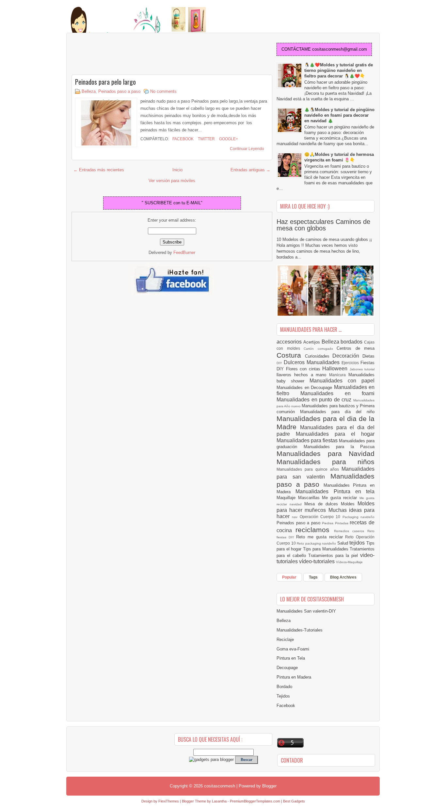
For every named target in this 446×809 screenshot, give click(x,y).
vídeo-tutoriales (317, 561)
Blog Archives (343, 577)
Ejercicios (351, 363)
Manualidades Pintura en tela (334, 491)
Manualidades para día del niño (337, 411)
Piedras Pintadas (336, 523)
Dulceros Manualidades (313, 362)
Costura (291, 355)
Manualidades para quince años (309, 469)
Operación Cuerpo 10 (321, 516)
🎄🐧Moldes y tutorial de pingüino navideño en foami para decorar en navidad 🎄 (339, 115)
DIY (280, 363)
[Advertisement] (124, 54)
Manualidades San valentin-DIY (306, 611)
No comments (163, 91)
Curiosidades (319, 356)
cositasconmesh (219, 786)
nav (295, 517)
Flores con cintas (304, 368)
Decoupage (287, 667)
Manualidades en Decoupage (305, 387)
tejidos (357, 543)
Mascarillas (310, 497)
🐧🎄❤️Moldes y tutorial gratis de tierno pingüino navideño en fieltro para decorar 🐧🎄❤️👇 (338, 70)
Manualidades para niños (325, 461)
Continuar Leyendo (247, 148)
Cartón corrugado (320, 348)
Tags (313, 577)
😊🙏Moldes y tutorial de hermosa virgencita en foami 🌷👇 (339, 157)
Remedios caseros (351, 531)
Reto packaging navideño (317, 543)
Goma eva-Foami (293, 649)
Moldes (349, 503)
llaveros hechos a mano (303, 374)
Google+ (228, 139)
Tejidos (283, 696)
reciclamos (314, 529)
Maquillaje (287, 497)
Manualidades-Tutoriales (300, 630)
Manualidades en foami (337, 393)
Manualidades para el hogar (335, 434)
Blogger (269, 786)
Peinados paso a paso (119, 91)
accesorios (290, 342)
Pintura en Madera (294, 677)
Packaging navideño (358, 517)
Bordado (284, 686)
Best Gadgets (294, 801)
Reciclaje (285, 639)
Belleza (89, 91)
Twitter (206, 139)
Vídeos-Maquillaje (349, 562)
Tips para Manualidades (326, 549)
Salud (343, 543)
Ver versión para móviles (172, 180)
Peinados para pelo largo (105, 81)
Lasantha (219, 801)
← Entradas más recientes (98, 169)
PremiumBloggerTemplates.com (255, 801)
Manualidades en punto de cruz (315, 399)
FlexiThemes (168, 801)
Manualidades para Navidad (325, 453)
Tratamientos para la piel (334, 555)
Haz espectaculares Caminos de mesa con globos (323, 225)
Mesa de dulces (322, 503)
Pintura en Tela (291, 658)
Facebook (182, 139)
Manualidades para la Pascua (339, 446)
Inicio (177, 169)
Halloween (336, 368)
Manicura (338, 375)
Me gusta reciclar (340, 497)
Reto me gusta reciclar (320, 536)
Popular (289, 577)
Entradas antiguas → (250, 169)
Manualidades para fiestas (308, 440)
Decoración (347, 356)
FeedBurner (184, 252)
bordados (352, 342)
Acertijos (312, 342)
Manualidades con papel (342, 380)
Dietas (368, 356)
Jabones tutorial (362, 369)
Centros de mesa (355, 348)
